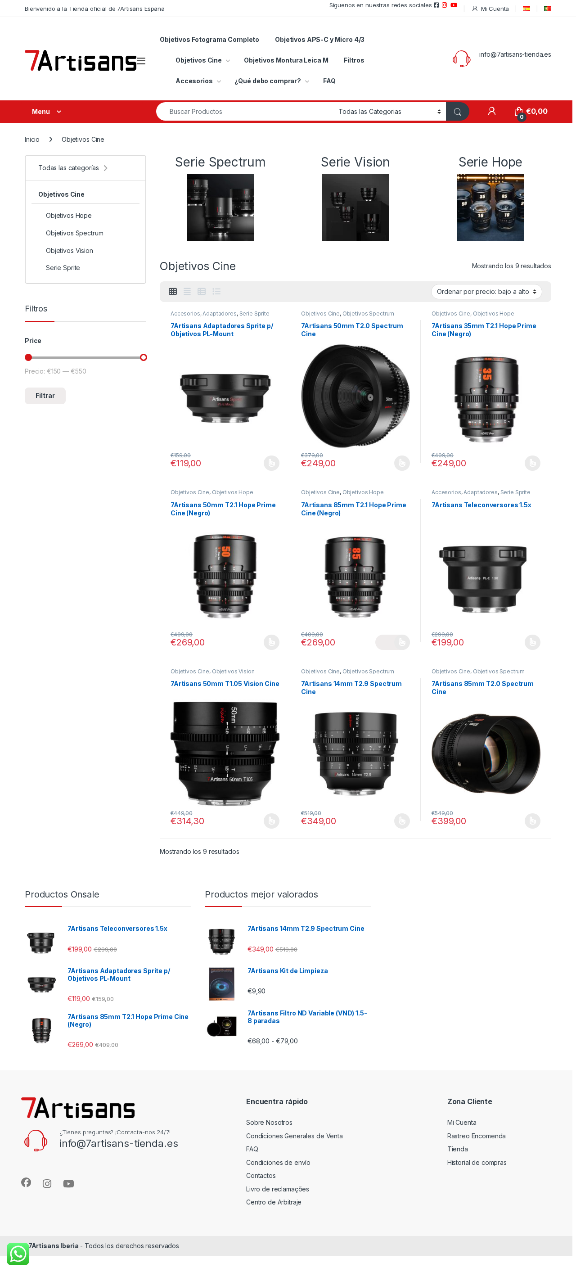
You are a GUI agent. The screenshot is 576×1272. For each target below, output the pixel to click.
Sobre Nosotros (269, 1122)
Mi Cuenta (495, 8)
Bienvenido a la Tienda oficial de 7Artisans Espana (95, 8)
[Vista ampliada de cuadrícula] (187, 292)
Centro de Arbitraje (274, 1202)
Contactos (261, 1175)
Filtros (354, 60)
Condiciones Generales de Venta (294, 1136)
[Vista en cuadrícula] (173, 292)
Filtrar (45, 395)
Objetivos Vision (233, 671)
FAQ (329, 81)
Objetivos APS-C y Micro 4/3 (319, 39)
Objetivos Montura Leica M (286, 60)
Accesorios (194, 81)
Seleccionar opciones (262, 463)
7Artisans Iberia (53, 1245)
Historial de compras (477, 1162)
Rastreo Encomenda (476, 1136)
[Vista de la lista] (216, 292)
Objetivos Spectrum (368, 313)
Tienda (457, 1149)
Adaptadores (219, 313)
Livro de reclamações (277, 1189)
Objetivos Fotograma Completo (209, 39)
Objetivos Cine (199, 60)
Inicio (32, 139)
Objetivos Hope (493, 313)
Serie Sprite (254, 313)
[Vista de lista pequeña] (202, 292)
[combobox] (244, 111)
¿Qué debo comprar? (267, 81)
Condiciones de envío (278, 1162)
